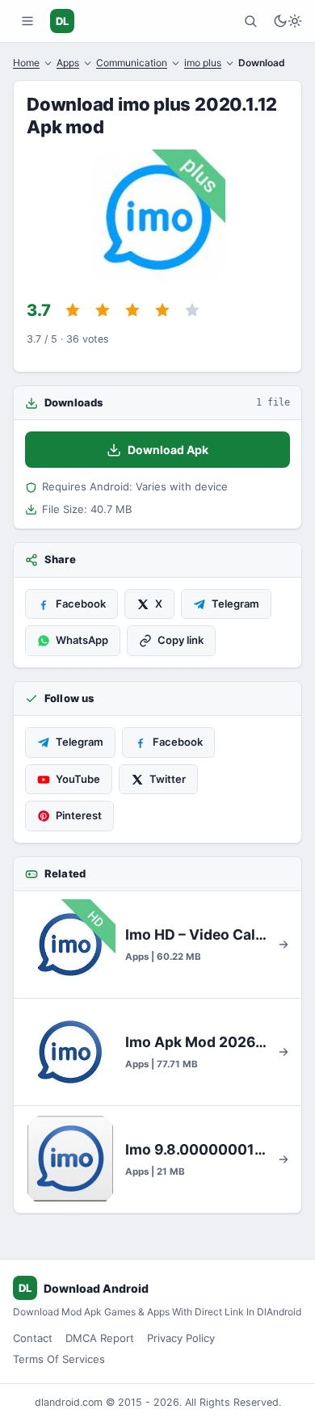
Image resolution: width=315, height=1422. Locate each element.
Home (26, 63)
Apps (68, 63)
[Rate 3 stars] (132, 310)
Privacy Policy (181, 1338)
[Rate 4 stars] (162, 310)
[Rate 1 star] (72, 310)
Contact (32, 1338)
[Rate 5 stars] (192, 310)
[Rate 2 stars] (102, 310)
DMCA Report (99, 1338)
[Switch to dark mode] (287, 21)
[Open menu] (27, 21)
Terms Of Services (59, 1359)
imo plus (202, 63)
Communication (131, 63)
